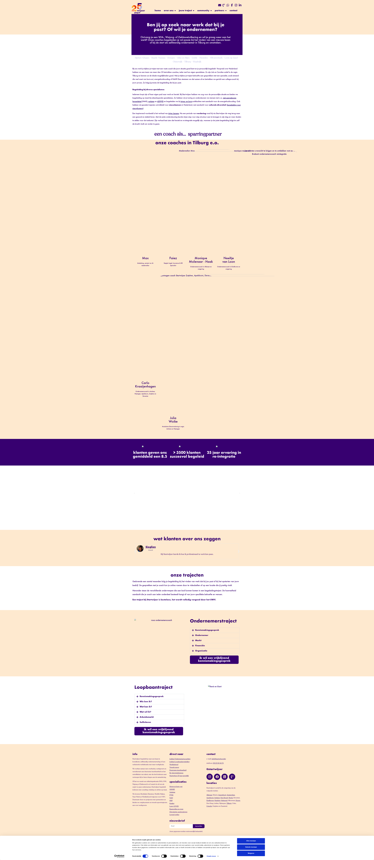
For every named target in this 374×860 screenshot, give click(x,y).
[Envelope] (219, 5)
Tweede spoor (174, 767)
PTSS (171, 795)
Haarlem (217, 800)
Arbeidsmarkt (147, 717)
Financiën (200, 646)
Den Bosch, (224, 798)
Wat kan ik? (146, 707)
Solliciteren (145, 722)
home (158, 10)
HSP (171, 801)
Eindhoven (210, 800)
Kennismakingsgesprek (207, 630)
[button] (134, 493)
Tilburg (229, 803)
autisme (151, 102)
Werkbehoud (173, 765)
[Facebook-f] (231, 5)
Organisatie (201, 651)
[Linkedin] (224, 777)
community (203, 10)
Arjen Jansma (173, 114)
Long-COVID (174, 806)
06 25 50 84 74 (218, 763)
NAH (171, 798)
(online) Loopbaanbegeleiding (179, 762)
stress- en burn (186, 102)
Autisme (172, 792)
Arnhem (217, 798)
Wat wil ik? (145, 712)
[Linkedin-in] (240, 5)
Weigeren (251, 853)
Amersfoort (222, 795)
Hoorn (238, 800)
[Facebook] (217, 777)
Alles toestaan (251, 841)
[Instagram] (236, 5)
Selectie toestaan (251, 847)
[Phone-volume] (223, 5)
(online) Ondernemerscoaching (179, 759)
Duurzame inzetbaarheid (177, 770)
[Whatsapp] (227, 5)
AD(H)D (160, 102)
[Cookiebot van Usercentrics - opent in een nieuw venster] (119, 856)
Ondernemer (201, 635)
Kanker (171, 803)
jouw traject (185, 10)
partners (219, 10)
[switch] (164, 856)
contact (233, 10)
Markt (198, 641)
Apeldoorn (210, 798)
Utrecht (209, 806)
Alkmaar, (209, 795)
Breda (231, 798)
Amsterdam (231, 795)
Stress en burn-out (175, 787)
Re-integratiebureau (176, 773)
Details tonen (211, 856)
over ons (168, 10)
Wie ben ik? (146, 702)
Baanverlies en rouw (176, 809)
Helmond (224, 800)
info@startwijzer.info (219, 759)
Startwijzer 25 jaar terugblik (179, 776)
